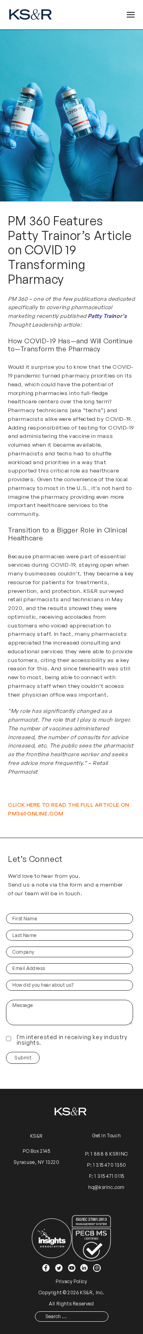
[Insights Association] (52, 1238)
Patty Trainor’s (107, 315)
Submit (22, 1058)
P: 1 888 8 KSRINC (106, 1154)
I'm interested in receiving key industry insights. (72, 1040)
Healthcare (25, 538)
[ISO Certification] (91, 1238)
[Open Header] (130, 15)
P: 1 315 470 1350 (106, 1165)
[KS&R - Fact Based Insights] (32, 14)
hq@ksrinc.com (106, 1187)
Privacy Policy (71, 1281)
